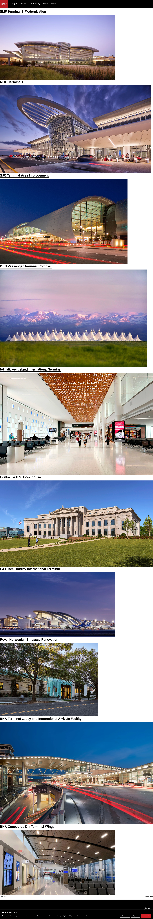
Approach (24, 4)
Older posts (3, 896)
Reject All (135, 916)
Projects (15, 4)
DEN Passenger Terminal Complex (26, 266)
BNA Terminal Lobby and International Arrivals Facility (41, 718)
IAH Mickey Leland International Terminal (30, 369)
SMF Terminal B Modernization (23, 11)
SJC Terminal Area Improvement (24, 175)
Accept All (146, 916)
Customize (125, 916)
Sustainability (35, 4)
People (45, 4)
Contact (53, 4)
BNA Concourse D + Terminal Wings (27, 826)
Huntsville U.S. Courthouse (20, 477)
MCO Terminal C (12, 82)
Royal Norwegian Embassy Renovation (29, 639)
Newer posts (149, 896)
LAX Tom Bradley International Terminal (30, 569)
